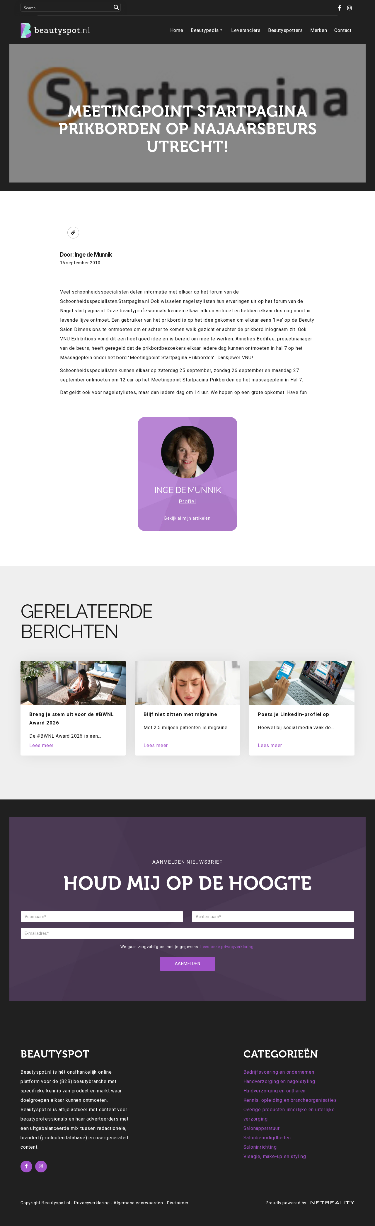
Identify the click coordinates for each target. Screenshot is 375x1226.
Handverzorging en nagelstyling (279, 1081)
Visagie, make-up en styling (274, 1156)
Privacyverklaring (92, 1203)
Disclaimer (178, 1203)
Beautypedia (205, 30)
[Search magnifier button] (116, 7)
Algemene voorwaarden (138, 1203)
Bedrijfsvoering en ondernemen (278, 1072)
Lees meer (41, 745)
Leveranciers (246, 30)
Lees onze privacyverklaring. (227, 946)
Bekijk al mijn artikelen (187, 518)
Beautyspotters (285, 30)
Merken (318, 30)
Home (176, 30)
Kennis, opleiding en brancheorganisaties (290, 1100)
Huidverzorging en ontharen (274, 1091)
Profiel (187, 501)
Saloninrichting (260, 1147)
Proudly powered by (287, 1203)
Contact (343, 30)
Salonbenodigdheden (267, 1137)
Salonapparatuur (261, 1128)
